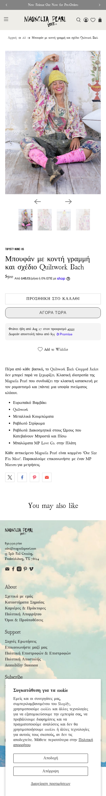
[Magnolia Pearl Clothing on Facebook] (13, 570)
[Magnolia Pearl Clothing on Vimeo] (31, 570)
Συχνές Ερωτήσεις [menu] (20, 641)
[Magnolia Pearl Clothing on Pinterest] (25, 570)
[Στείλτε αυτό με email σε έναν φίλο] (47, 477)
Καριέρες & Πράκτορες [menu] (25, 608)
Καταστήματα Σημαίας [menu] (24, 602)
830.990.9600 (13, 543)
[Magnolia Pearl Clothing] (45, 22)
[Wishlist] (92, 20)
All (24, 37)
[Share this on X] (10, 477)
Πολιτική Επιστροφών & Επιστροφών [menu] (38, 653)
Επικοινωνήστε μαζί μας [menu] (26, 647)
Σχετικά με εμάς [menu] (19, 596)
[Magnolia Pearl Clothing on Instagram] (19, 570)
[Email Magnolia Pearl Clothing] (7, 570)
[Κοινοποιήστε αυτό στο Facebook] (22, 477)
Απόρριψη (50, 771)
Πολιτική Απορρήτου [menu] (23, 614)
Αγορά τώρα (53, 312)
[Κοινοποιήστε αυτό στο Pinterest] (34, 477)
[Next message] (100, 5)
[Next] (68, 201)
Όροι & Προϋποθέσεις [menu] (24, 620)
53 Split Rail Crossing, (19, 554)
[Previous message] (6, 5)
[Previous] (37, 201)
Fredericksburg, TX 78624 (22, 559)
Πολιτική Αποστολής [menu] (23, 659)
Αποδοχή (50, 758)
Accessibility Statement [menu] (21, 665)
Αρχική (12, 37)
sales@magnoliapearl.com (20, 548)
